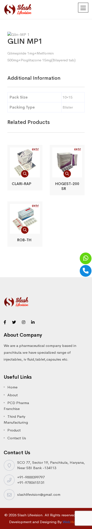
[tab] (33, 78)
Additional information (33, 78)
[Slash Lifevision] (18, 9)
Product (14, 430)
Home (12, 387)
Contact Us (16, 438)
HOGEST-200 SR (67, 186)
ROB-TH (24, 240)
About (12, 395)
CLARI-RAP (25, 183)
